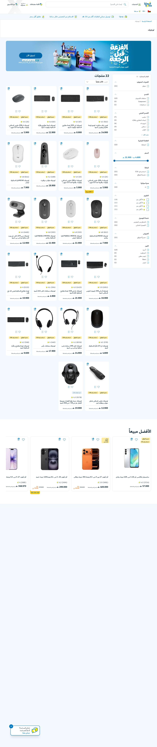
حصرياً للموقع (141, 237)
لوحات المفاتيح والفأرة (139, 120)
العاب (144, 130)
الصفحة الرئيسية (147, 21)
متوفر (144, 86)
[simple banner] (148, 4)
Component (142, 101)
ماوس (144, 117)
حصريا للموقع (141, 175)
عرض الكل (146, 135)
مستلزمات (143, 105)
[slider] (148, 161)
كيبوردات (143, 123)
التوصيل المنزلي (141, 225)
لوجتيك (143, 145)
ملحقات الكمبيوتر (141, 98)
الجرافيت (143, 253)
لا (145, 187)
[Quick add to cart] (87, 88)
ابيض (144, 262)
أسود (144, 250)
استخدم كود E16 (140, 171)
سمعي (144, 126)
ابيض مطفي (142, 256)
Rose (144, 259)
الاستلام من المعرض (140, 222)
